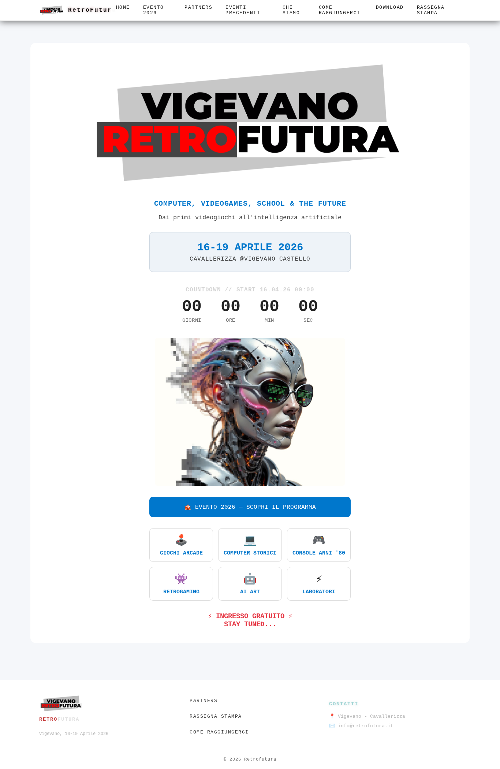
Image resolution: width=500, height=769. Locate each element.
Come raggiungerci (340, 10)
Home (123, 7)
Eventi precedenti (242, 10)
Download (390, 7)
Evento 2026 (153, 10)
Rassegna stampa (431, 10)
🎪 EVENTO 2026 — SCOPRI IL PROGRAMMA (250, 507)
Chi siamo (291, 10)
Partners (198, 7)
